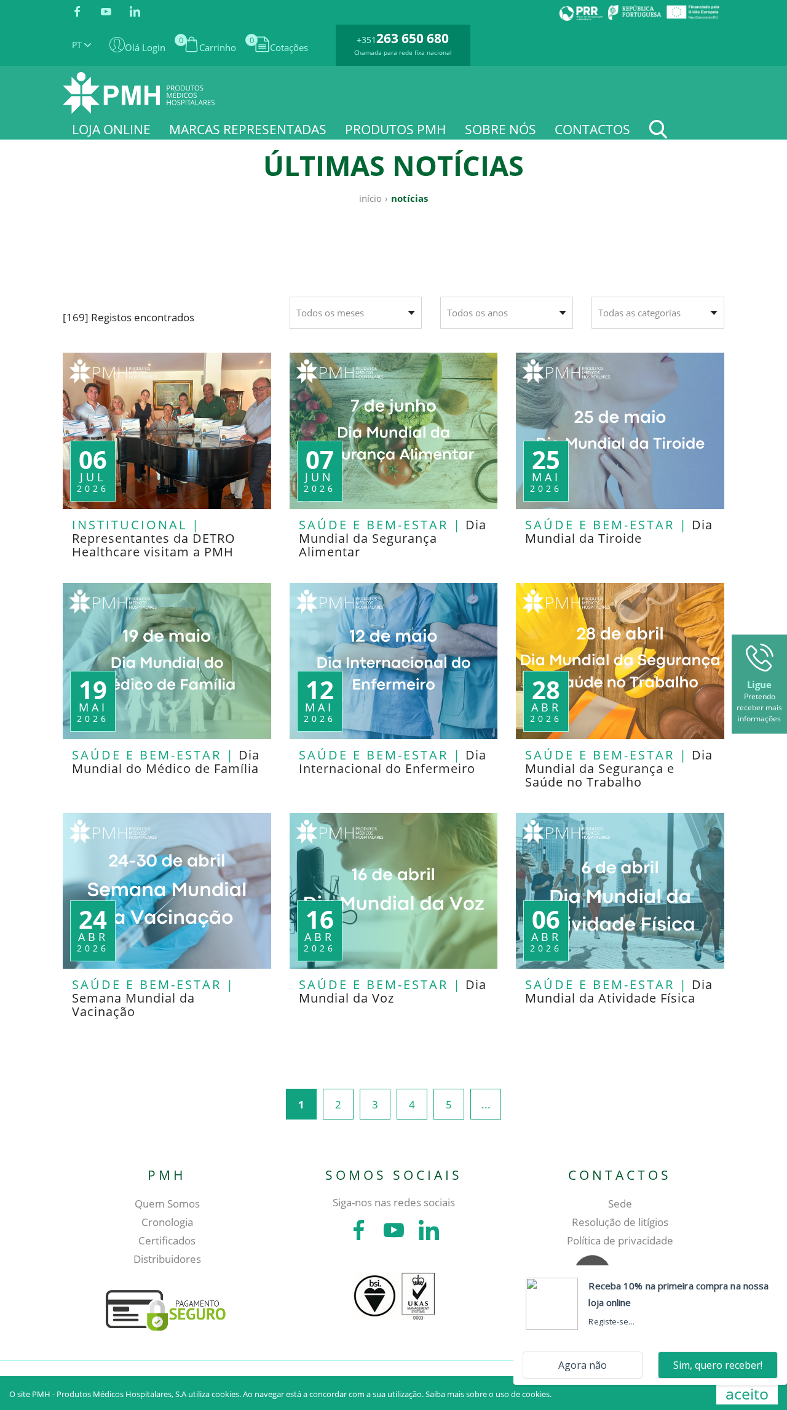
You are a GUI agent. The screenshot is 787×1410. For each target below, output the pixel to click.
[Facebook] (77, 12)
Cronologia (167, 1222)
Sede (620, 1203)
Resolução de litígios (620, 1222)
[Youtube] (106, 12)
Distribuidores (167, 1259)
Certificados (167, 1240)
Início (370, 198)
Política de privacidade (620, 1240)
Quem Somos (167, 1203)
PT (78, 44)
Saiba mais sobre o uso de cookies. (488, 1394)
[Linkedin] (135, 12)
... (486, 1104)
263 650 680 (412, 38)
